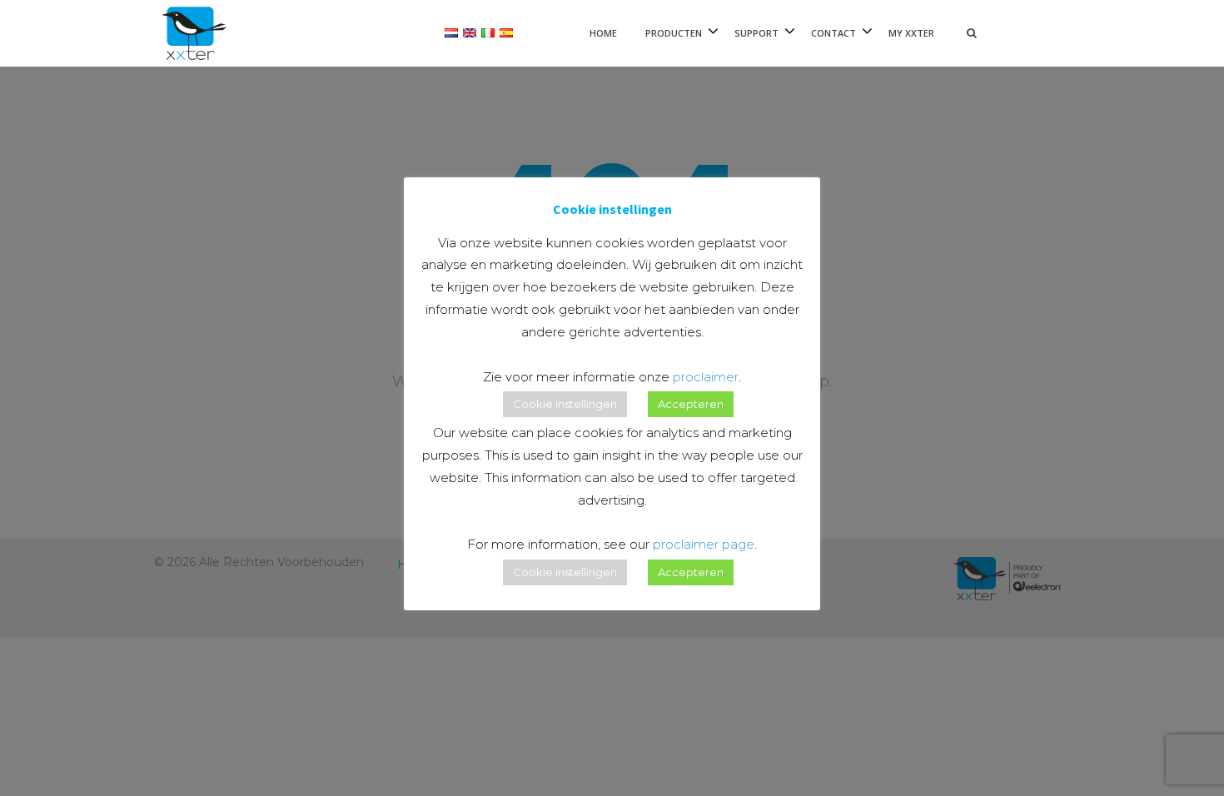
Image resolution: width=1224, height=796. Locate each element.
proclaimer (706, 377)
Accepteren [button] (691, 403)
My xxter (911, 33)
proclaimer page (703, 544)
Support (756, 33)
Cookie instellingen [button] (565, 403)
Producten (673, 33)
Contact (833, 33)
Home (603, 33)
